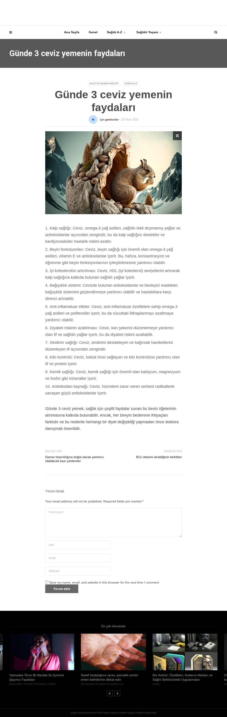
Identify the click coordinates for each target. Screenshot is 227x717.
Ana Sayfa (71, 32)
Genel (93, 32)
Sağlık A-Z (114, 32)
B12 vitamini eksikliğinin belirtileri (159, 457)
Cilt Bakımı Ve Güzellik (95, 684)
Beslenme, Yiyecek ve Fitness (28, 684)
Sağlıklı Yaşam (147, 32)
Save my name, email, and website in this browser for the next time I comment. (104, 582)
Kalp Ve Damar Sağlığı (104, 83)
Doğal (52, 684)
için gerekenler (109, 119)
